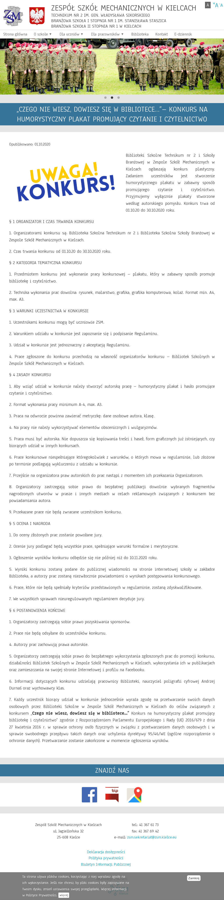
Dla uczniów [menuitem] (67, 35)
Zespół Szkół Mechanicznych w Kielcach (123, 7)
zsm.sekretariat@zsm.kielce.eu (151, 837)
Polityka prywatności (106, 858)
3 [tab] (118, 98)
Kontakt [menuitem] (161, 34)
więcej (64, 895)
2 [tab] (112, 98)
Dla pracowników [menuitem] (104, 35)
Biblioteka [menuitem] (140, 34)
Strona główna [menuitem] (15, 34)
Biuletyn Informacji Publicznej (106, 864)
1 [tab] (105, 98)
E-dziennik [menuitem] (183, 34)
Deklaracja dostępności (106, 851)
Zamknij (193, 878)
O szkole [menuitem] (39, 35)
